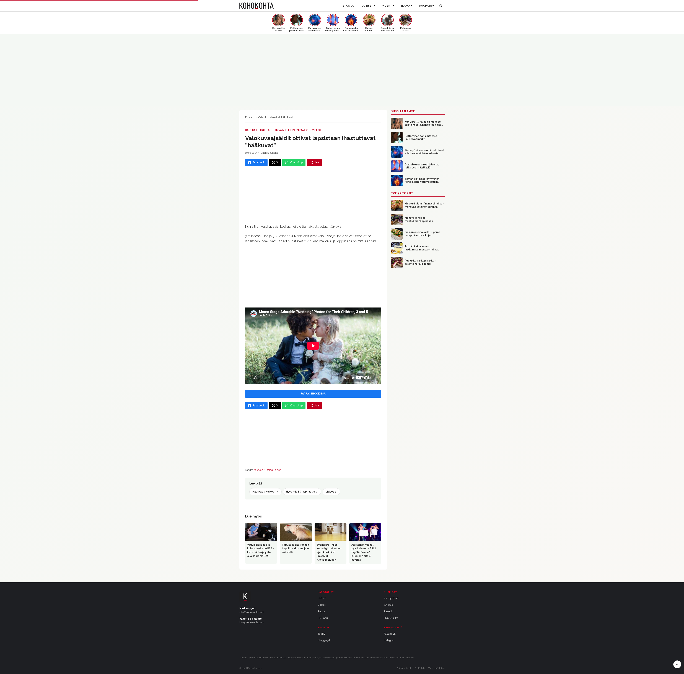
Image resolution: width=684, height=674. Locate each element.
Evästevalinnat (404, 668)
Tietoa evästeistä (436, 668)
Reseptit (388, 611)
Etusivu (348, 5)
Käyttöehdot (420, 668)
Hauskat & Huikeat (281, 117)
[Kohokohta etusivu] (256, 5)
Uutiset (367, 5)
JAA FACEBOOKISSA (313, 393)
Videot (387, 5)
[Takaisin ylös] (677, 664)
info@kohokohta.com (251, 612)
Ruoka (405, 5)
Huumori (425, 5)
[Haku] (441, 6)
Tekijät (321, 633)
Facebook (389, 633)
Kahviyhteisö (391, 598)
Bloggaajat (324, 640)
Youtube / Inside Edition (267, 469)
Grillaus (388, 604)
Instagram (389, 640)
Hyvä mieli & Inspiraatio (291, 130)
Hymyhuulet (391, 618)
